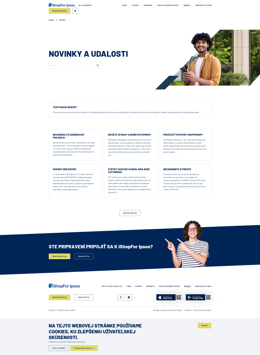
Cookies (187, 310)
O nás (124, 5)
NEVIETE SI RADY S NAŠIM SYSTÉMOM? (129, 134)
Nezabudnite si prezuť (177, 169)
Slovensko (86, 5)
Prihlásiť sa (75, 11)
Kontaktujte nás (204, 5)
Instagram (129, 297)
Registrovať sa (59, 11)
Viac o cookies (59, 348)
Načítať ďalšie (130, 213)
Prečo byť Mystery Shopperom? (183, 134)
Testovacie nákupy (65, 107)
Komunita (148, 5)
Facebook (121, 297)
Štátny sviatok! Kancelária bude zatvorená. (129, 171)
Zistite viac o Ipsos (110, 286)
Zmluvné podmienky (202, 310)
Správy (187, 5)
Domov (51, 20)
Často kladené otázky (168, 5)
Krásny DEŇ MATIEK (64, 169)
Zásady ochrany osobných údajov (167, 310)
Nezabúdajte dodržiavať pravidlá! (68, 136)
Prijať (205, 325)
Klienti (135, 5)
